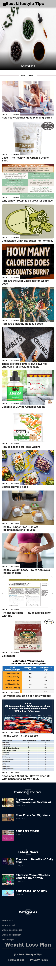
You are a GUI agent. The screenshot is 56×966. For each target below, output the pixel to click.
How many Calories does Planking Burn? (27, 117)
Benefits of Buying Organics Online (23, 406)
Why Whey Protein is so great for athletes (27, 200)
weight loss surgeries (12, 930)
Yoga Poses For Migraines (33, 815)
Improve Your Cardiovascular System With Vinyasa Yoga (35, 802)
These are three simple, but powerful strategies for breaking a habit (24, 365)
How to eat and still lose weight (21, 446)
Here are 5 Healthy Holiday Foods (22, 323)
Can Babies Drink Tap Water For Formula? (27, 240)
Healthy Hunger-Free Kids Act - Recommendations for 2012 (21, 528)
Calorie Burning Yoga (15, 487)
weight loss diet (9, 925)
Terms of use (16, 960)
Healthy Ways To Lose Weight (20, 736)
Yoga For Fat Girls (27, 831)
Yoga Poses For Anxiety (31, 891)
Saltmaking (9, 655)
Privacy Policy (39, 960)
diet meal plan (8, 939)
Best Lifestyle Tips (25, 3)
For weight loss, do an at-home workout (26, 695)
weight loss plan (10, 114)
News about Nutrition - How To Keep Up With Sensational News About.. (26, 777)
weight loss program (11, 935)
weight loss (7, 920)
